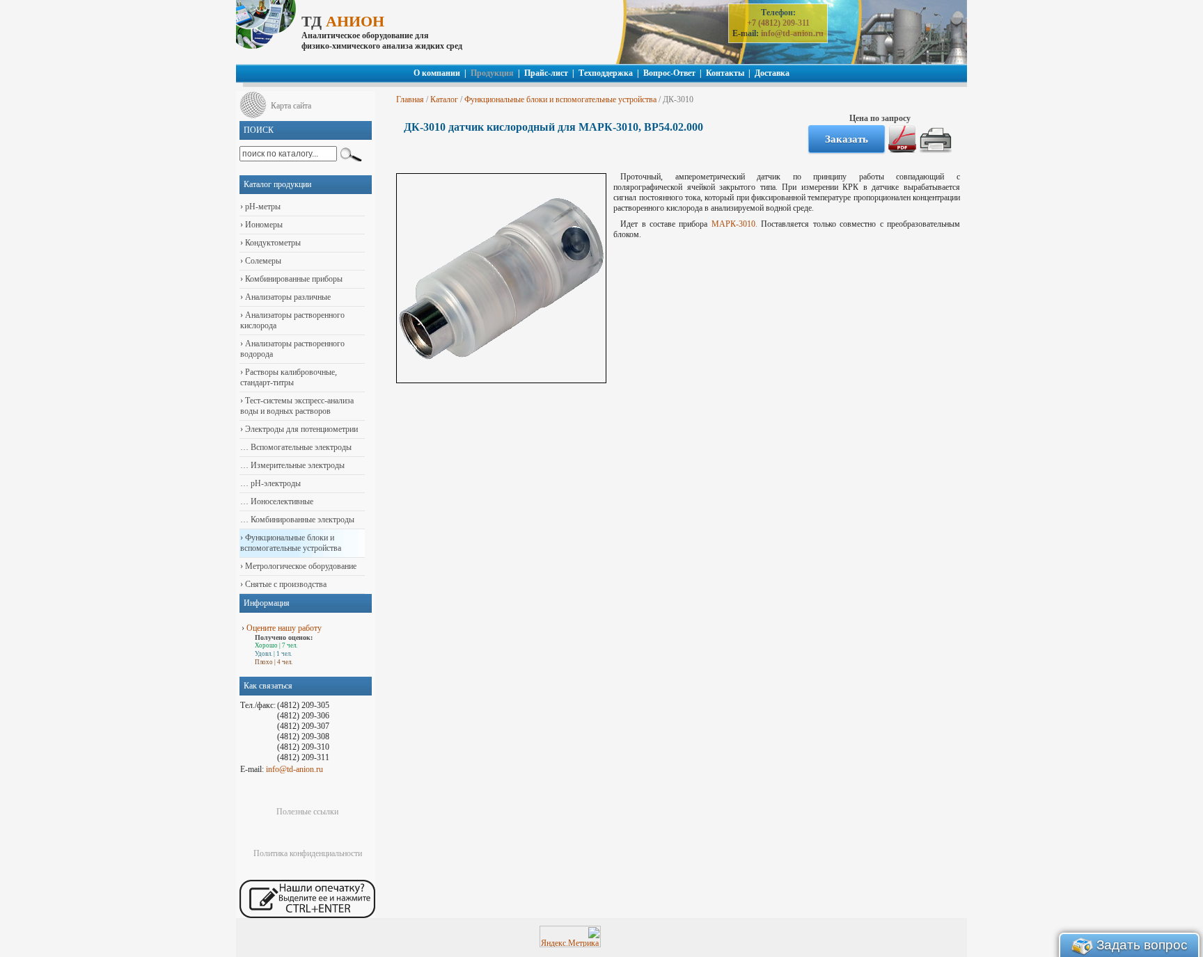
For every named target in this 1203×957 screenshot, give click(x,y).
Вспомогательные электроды (300, 447)
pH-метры (262, 206)
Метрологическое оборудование (299, 566)
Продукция (492, 73)
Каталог (444, 99)
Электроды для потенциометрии (300, 429)
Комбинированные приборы (293, 279)
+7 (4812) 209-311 (778, 23)
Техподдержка (606, 73)
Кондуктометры (272, 243)
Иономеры (263, 225)
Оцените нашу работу (284, 628)
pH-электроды (275, 483)
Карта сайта (291, 106)
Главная (410, 99)
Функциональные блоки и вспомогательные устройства (560, 99)
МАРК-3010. (734, 224)
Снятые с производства (285, 584)
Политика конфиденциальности (307, 853)
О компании (437, 73)
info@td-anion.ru (792, 33)
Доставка (772, 73)
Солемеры (262, 261)
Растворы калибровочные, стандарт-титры (288, 377)
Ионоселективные (281, 501)
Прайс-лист (546, 73)
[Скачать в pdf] (902, 150)
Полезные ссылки (307, 812)
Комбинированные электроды (301, 519)
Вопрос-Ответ (669, 73)
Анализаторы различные (287, 297)
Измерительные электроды (297, 465)
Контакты (725, 73)
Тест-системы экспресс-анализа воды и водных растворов (297, 406)
